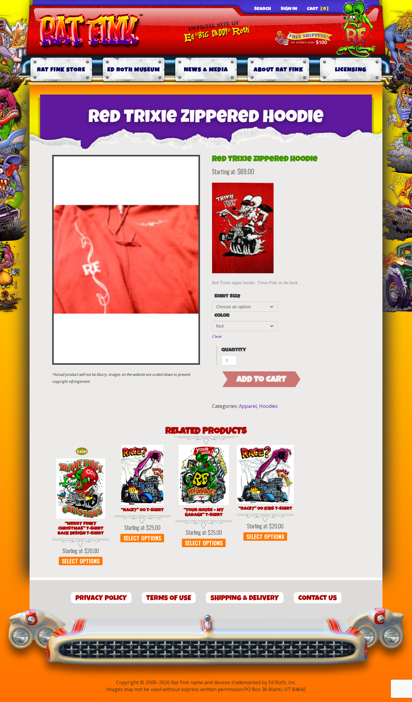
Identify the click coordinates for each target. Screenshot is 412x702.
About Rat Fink (278, 70)
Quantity (233, 350)
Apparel (248, 406)
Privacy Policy (101, 598)
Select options (81, 561)
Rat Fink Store (61, 70)
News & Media (206, 70)
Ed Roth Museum (133, 70)
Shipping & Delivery (245, 598)
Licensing (351, 70)
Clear (217, 336)
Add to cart (261, 379)
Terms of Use (168, 598)
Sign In (289, 8)
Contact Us (317, 598)
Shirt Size (227, 296)
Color (222, 315)
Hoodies (268, 406)
